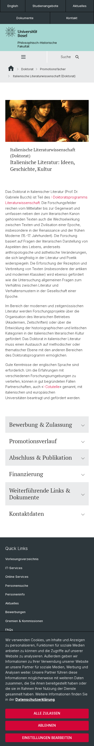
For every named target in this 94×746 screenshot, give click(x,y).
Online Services (16, 577)
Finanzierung (26, 474)
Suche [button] (66, 57)
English (12, 6)
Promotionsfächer (53, 69)
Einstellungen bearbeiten (47, 738)
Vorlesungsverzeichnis (22, 559)
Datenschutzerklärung (35, 699)
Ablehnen (47, 725)
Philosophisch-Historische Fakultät (37, 44)
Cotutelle (52, 387)
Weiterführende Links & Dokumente (39, 494)
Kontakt (71, 18)
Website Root (11, 68)
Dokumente (25, 18)
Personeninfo (15, 594)
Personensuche (16, 585)
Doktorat (27, 69)
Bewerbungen (15, 612)
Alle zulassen (47, 713)
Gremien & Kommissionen (24, 621)
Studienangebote (45, 6)
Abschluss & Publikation (40, 457)
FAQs (9, 630)
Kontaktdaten (26, 513)
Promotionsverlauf (33, 441)
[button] (23, 57)
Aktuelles (80, 6)
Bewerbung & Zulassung (40, 424)
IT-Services (13, 568)
